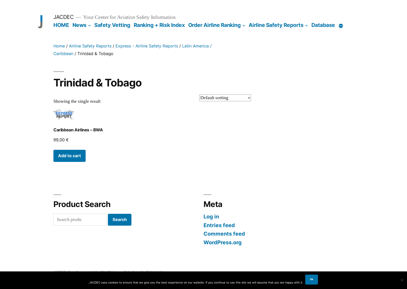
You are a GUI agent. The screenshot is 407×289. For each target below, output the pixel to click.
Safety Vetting (112, 25)
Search (120, 219)
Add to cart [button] (69, 155)
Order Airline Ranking (214, 25)
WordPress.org (223, 242)
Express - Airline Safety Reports (147, 46)
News (79, 25)
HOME (61, 25)
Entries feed (219, 225)
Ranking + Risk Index (159, 25)
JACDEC (63, 17)
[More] (340, 25)
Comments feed (224, 234)
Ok (311, 279)
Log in (211, 216)
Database (323, 25)
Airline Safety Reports (276, 25)
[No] (402, 280)
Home (59, 46)
